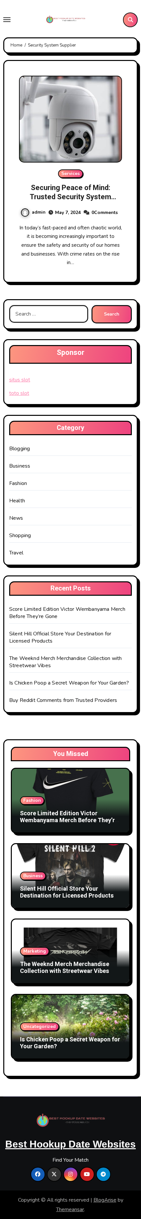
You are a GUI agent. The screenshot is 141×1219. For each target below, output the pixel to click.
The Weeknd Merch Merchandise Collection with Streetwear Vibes (64, 968)
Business (19, 466)
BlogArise (104, 1200)
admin (39, 212)
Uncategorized (39, 1026)
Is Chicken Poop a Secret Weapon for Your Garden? (69, 683)
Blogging (19, 448)
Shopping (20, 535)
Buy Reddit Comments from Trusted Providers (63, 700)
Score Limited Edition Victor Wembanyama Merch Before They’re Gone (69, 820)
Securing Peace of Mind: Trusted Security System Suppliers (70, 197)
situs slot (19, 379)
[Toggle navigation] (6, 19)
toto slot (19, 393)
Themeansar (70, 1209)
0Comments (104, 212)
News (16, 518)
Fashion (18, 483)
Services (70, 173)
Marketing (34, 951)
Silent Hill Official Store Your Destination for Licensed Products (67, 892)
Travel (16, 552)
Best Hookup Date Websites (70, 1144)
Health (17, 500)
